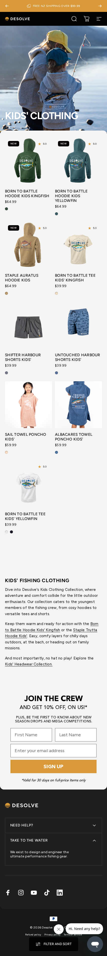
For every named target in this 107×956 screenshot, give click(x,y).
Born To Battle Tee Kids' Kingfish (75, 277)
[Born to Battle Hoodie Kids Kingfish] (28, 161)
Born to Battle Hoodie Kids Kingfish (27, 193)
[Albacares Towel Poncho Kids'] (78, 404)
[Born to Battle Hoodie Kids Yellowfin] (78, 161)
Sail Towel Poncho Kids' (25, 436)
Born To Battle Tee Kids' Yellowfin (25, 516)
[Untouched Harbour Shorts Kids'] (78, 325)
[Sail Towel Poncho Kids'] (28, 404)
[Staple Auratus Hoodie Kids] (28, 245)
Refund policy (33, 934)
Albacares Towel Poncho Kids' (73, 436)
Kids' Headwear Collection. (29, 664)
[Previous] (6, 6)
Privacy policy (52, 934)
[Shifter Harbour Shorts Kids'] (28, 325)
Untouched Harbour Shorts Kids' (77, 357)
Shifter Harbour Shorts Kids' (23, 357)
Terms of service (73, 934)
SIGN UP (53, 766)
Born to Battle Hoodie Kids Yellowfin (71, 196)
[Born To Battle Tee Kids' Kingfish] (78, 245)
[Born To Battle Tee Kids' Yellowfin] (28, 484)
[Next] (100, 6)
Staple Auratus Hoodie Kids (21, 277)
